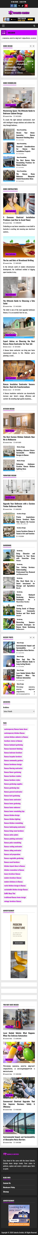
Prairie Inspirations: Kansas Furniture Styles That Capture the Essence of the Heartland (9, 518)
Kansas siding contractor (12, 850)
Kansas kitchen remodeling (13, 823)
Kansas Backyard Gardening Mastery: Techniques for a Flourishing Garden (9, 596)
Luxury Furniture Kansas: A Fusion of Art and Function (9, 532)
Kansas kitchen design (12, 815)
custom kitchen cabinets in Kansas (16, 737)
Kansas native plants (11, 834)
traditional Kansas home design (15, 897)
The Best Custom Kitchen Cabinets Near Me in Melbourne (19, 438)
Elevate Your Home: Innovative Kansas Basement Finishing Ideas (9, 134)
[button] (3, 25)
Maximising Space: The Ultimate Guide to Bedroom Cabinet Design (19, 112)
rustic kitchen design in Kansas (15, 885)
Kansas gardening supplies (13, 784)
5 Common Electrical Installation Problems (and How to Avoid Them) (19, 203)
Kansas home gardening (12, 803)
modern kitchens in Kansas (13, 881)
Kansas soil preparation (12, 854)
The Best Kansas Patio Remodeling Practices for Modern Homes (9, 162)
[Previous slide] (30, 46)
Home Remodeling (10, 105)
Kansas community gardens (13, 760)
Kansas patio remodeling (12, 842)
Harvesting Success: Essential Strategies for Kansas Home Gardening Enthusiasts (9, 624)
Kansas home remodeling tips (14, 811)
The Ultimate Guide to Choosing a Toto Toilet (19, 287)
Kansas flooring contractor (13, 768)
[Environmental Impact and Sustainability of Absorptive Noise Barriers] (19, 1123)
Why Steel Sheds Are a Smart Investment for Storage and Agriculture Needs (9, 583)
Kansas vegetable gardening (13, 858)
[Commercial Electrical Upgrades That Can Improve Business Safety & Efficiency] (19, 1088)
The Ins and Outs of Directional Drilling (19, 246)
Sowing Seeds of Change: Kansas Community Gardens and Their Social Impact (9, 610)
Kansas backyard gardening (13, 744)
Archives (6, 707)
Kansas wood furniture (12, 862)
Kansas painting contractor (13, 838)
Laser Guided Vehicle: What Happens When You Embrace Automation (9, 661)
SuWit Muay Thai (9, 893)
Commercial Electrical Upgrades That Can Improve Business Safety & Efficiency (9, 688)
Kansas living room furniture (14, 831)
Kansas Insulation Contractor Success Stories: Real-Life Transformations (19, 370)
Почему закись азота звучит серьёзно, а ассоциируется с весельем (19, 65)
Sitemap (6, 1191)
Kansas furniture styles (12, 780)
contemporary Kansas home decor (16, 729)
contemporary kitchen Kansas (14, 733)
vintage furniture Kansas (12, 901)
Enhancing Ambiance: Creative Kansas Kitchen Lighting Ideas (9, 465)
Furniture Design (10, 497)
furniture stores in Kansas (13, 741)
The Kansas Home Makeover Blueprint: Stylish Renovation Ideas (9, 176)
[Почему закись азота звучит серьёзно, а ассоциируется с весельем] (19, 1052)
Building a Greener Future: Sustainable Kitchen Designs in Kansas (9, 451)
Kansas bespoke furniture (13, 756)
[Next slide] (33, 46)
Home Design (9, 57)
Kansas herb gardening (12, 795)
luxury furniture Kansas (12, 874)
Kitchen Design (10, 431)
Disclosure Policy (9, 1187)
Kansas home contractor (12, 799)
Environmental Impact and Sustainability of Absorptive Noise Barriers (19, 1138)
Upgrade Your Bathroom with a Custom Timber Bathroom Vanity (19, 505)
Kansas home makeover (12, 807)
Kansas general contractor (13, 791)
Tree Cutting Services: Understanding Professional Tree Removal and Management (9, 569)
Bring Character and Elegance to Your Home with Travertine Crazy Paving (9, 555)
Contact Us (7, 1183)
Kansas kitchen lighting (12, 819)
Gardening (19, 550)
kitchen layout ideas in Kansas (14, 866)
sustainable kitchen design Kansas (16, 889)
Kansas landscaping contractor (14, 827)
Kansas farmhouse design (13, 764)
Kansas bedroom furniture (13, 752)
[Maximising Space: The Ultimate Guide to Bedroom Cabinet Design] (19, 97)
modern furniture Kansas (12, 877)
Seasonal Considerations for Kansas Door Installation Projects (9, 148)
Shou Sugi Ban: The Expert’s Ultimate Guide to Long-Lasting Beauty (9, 647)
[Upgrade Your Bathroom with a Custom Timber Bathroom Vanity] (19, 490)
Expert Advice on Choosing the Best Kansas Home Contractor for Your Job (19, 327)
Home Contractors (11, 211)
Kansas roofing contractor (13, 846)
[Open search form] (34, 26)
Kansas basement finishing (13, 748)
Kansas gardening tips (11, 788)
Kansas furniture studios (12, 776)
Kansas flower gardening (12, 772)
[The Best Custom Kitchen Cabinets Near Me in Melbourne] (19, 423)
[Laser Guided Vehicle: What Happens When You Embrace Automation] (19, 1019)
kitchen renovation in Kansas (14, 870)
